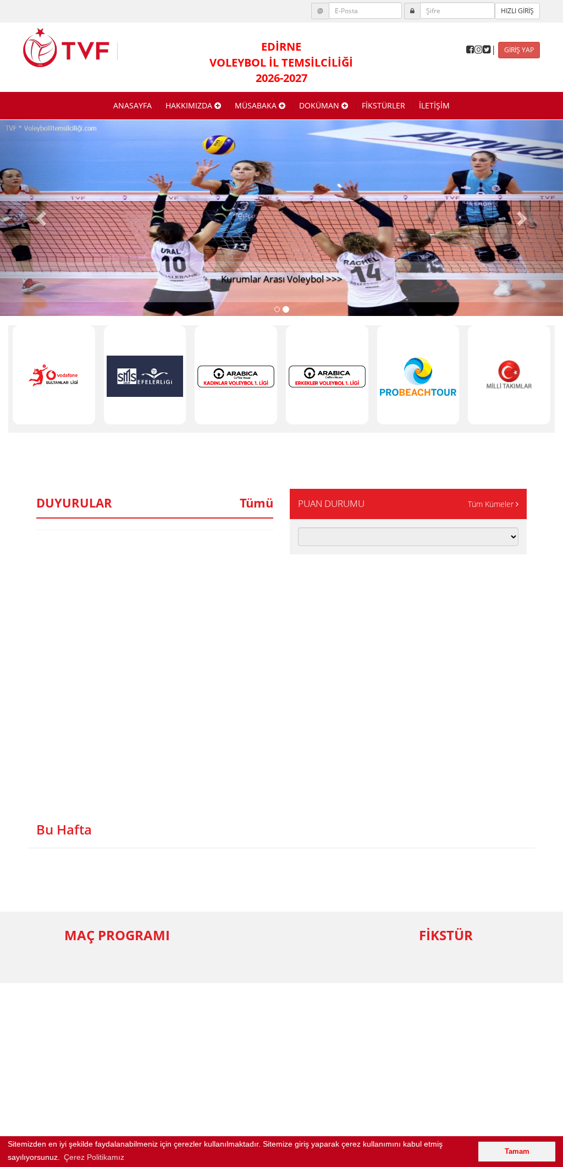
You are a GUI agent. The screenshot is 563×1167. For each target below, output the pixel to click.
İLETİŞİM (434, 105)
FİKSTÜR (446, 935)
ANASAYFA (132, 105)
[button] (42, 218)
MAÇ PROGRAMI (117, 935)
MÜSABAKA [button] (257, 105)
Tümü (256, 502)
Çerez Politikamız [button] (94, 1157)
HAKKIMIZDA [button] (189, 105)
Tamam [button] (517, 1151)
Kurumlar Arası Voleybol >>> (282, 278)
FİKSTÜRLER (383, 105)
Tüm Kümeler (492, 504)
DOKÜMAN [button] (320, 105)
